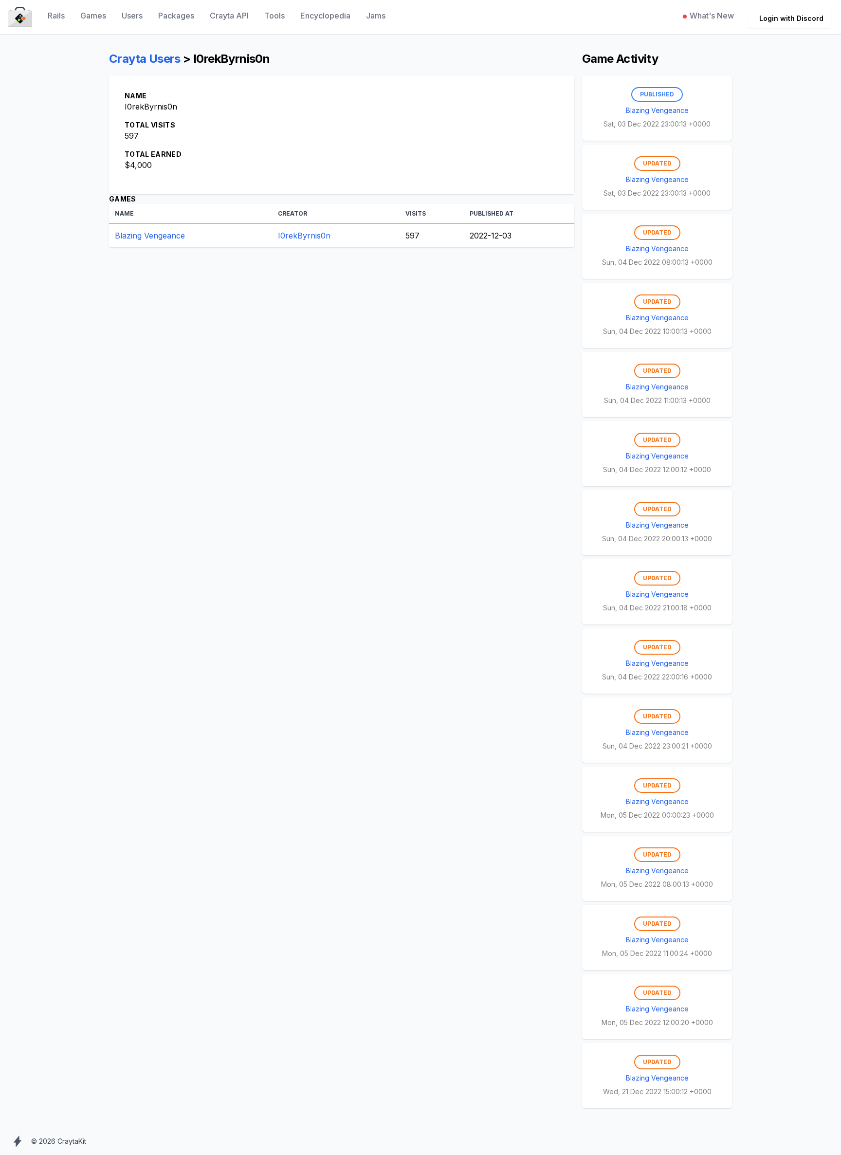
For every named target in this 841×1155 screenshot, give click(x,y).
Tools (274, 15)
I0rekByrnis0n (304, 235)
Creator (292, 213)
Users (132, 15)
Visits (415, 213)
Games (93, 15)
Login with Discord (791, 18)
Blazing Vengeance (150, 235)
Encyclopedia (325, 15)
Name (124, 213)
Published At (491, 213)
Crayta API (229, 15)
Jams (375, 15)
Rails (56, 15)
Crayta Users (145, 59)
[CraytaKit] (20, 17)
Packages (176, 15)
